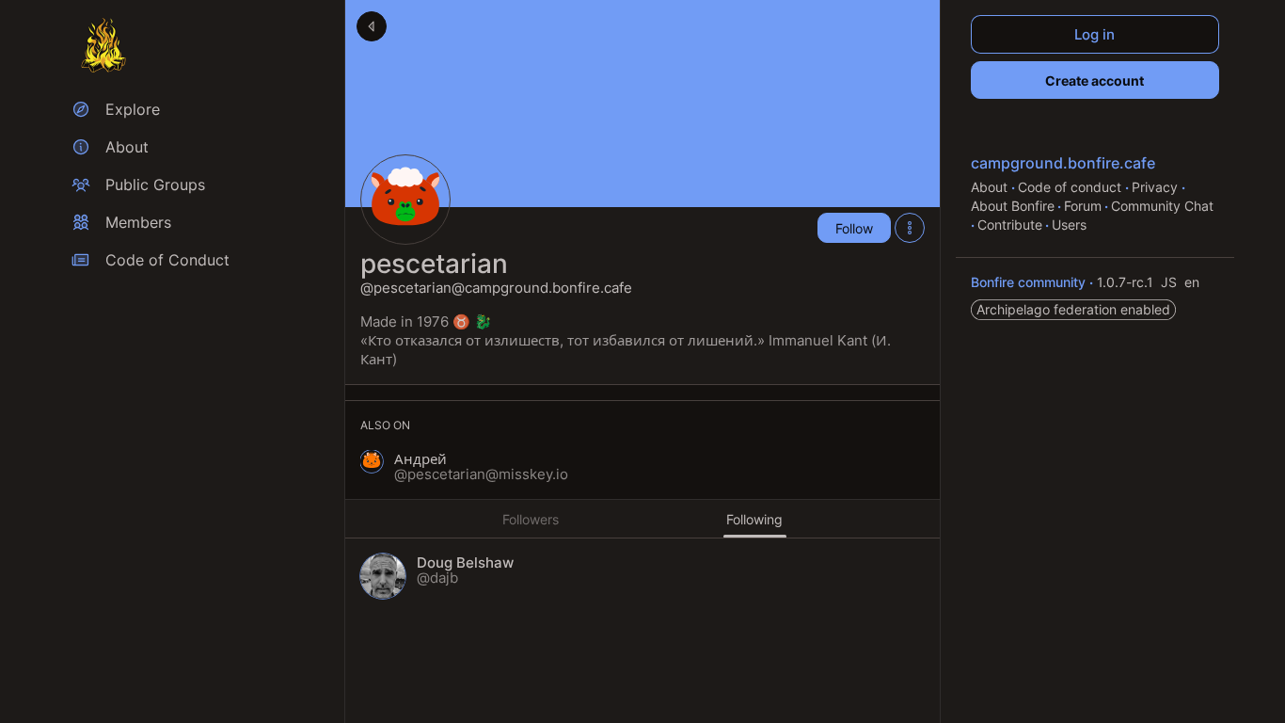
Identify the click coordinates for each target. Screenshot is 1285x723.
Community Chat (1162, 206)
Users (1069, 225)
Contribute (1009, 225)
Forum (1083, 206)
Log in (1095, 34)
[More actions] (910, 228)
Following (754, 519)
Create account (1095, 80)
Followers (530, 519)
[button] (464, 467)
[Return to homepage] (103, 45)
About (991, 187)
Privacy (1157, 187)
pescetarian (434, 264)
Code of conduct (1071, 187)
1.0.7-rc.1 (1127, 282)
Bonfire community (1030, 282)
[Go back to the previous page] (372, 26)
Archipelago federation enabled (1073, 309)
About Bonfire (1013, 206)
